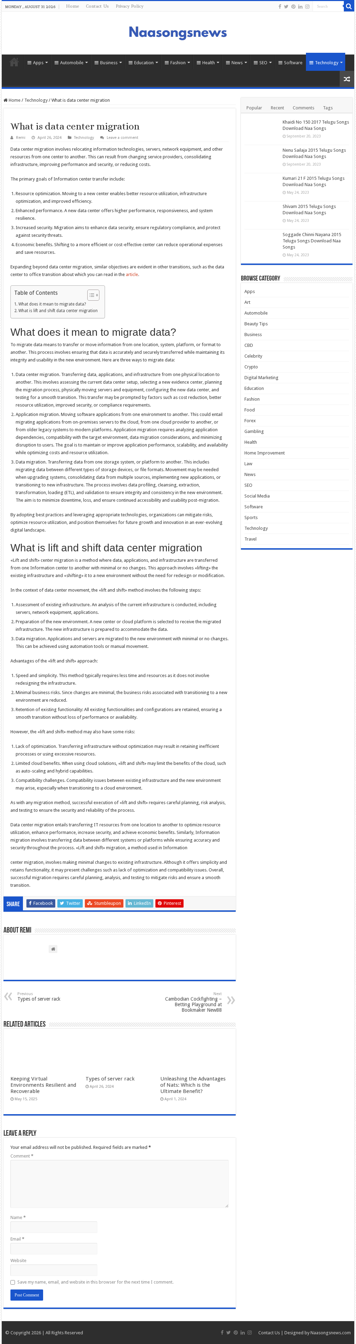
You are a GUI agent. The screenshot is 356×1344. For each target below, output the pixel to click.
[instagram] (307, 6)
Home (72, 6)
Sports (251, 517)
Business (109, 62)
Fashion (178, 62)
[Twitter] (286, 6)
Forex (250, 420)
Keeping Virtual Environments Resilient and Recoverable (43, 1085)
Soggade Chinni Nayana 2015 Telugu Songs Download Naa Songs (312, 241)
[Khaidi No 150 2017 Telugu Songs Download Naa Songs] (261, 131)
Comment (21, 1156)
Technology (326, 62)
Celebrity (253, 356)
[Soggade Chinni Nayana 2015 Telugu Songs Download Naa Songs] (261, 243)
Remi (20, 137)
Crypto (251, 366)
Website (18, 1260)
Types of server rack (38, 997)
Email (17, 1239)
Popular (254, 107)
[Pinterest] (293, 6)
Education (144, 62)
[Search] (349, 6)
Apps (38, 62)
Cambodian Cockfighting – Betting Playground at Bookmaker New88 (193, 1002)
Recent (277, 107)
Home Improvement (264, 453)
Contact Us (97, 6)
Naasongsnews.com (330, 1332)
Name (18, 1217)
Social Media (257, 496)
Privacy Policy (130, 6)
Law (248, 463)
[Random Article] (347, 79)
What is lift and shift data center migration (57, 310)
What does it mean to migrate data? (52, 304)
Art (247, 302)
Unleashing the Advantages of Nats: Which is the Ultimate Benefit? (193, 1085)
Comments (303, 107)
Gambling (254, 431)
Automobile (71, 62)
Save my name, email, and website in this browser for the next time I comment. (95, 1282)
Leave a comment (122, 137)
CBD (248, 345)
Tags (328, 107)
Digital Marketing (261, 377)
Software (293, 62)
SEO (263, 62)
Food (249, 409)
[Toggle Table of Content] (90, 295)
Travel (250, 539)
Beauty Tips (256, 323)
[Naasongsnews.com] (178, 32)
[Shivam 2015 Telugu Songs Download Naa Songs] (261, 215)
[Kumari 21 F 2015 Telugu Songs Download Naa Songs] (261, 187)
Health (208, 62)
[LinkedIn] (300, 6)
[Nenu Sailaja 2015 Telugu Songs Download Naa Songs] (261, 159)
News (237, 62)
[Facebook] (280, 6)
